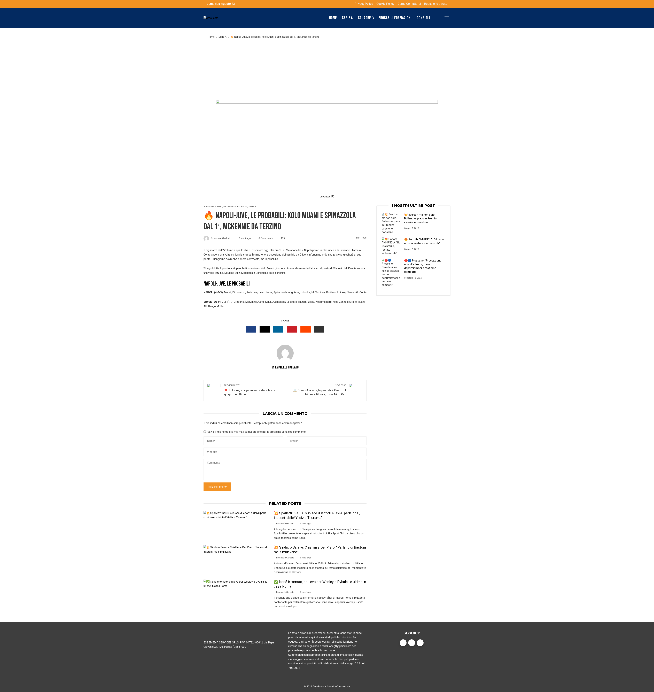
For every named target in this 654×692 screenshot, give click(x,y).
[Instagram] (420, 642)
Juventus (209, 207)
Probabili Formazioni (235, 207)
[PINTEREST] (292, 329)
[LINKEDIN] (278, 329)
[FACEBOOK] (251, 329)
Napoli (218, 207)
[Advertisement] (327, 69)
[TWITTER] (265, 329)
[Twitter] (411, 642)
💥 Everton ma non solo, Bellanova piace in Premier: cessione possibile (421, 218)
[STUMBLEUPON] (305, 329)
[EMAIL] (319, 329)
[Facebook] (403, 642)
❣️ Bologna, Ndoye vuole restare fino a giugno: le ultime (249, 390)
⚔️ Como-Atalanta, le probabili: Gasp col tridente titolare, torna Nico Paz (319, 390)
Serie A (252, 207)
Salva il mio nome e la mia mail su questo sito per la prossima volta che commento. (256, 431)
